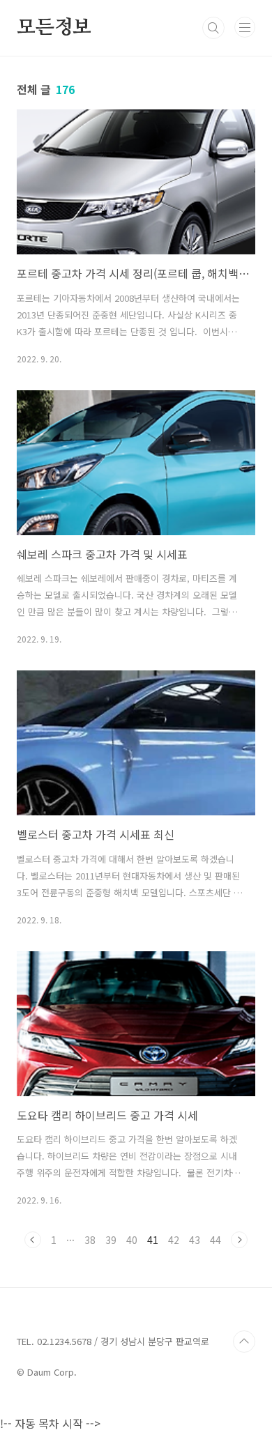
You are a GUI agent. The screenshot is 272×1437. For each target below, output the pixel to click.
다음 (239, 1239)
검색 (213, 27)
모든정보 (54, 28)
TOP (244, 1341)
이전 (32, 1239)
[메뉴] (244, 27)
